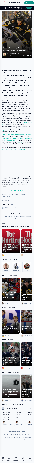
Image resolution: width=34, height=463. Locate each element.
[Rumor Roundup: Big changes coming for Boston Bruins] (17, 34)
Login (29, 7)
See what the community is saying (14, 404)
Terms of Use (12, 439)
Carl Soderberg (7, 138)
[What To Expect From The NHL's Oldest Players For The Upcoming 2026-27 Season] (11, 289)
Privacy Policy (21, 439)
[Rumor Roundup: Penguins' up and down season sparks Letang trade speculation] (11, 241)
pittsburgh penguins (19, 194)
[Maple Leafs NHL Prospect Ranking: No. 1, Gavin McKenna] (11, 322)
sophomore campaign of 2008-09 (13, 149)
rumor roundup (6, 196)
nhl (12, 194)
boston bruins (6, 194)
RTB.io (20, 435)
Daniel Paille (28, 138)
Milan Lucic (20, 142)
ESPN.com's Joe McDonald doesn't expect (16, 135)
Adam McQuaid (18, 138)
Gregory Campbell (10, 140)
